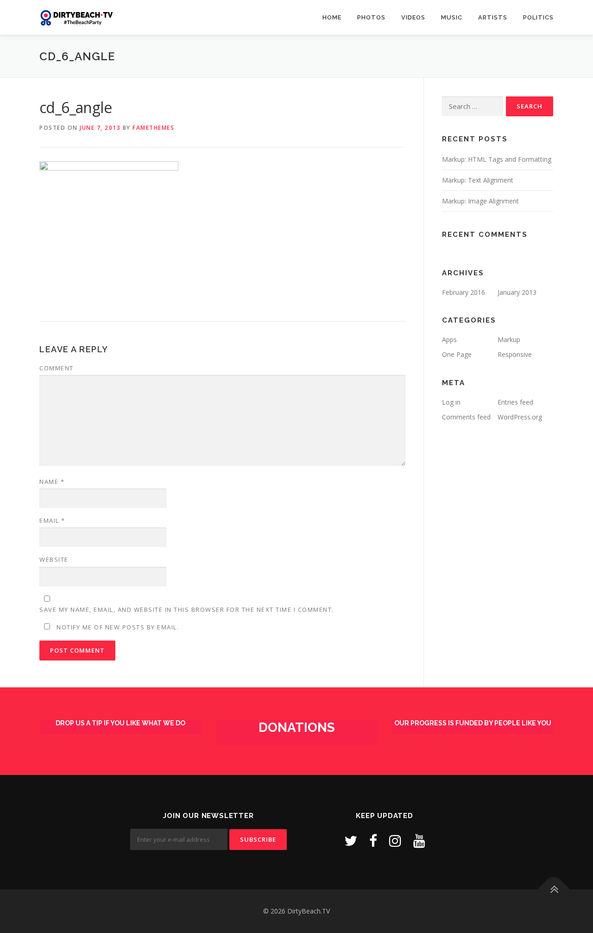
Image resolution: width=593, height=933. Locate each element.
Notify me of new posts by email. (118, 627)
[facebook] (373, 840)
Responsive (515, 354)
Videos (413, 17)
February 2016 (463, 292)
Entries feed (515, 402)
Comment (56, 368)
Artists (492, 17)
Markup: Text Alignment (477, 180)
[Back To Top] (553, 889)
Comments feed (466, 417)
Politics (538, 17)
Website (54, 559)
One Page (457, 354)
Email (52, 520)
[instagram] (395, 840)
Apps (449, 339)
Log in (451, 402)
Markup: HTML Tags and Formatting (496, 159)
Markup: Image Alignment (480, 201)
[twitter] (350, 840)
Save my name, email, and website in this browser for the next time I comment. (186, 609)
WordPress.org (520, 417)
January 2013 (517, 292)
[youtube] (419, 840)
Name (51, 481)
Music (451, 17)
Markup (509, 339)
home (331, 17)
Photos (371, 17)
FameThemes (153, 128)
